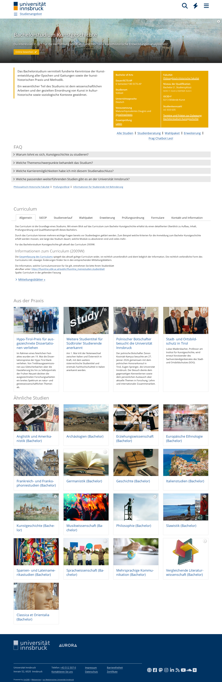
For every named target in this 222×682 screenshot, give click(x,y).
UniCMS (26, 680)
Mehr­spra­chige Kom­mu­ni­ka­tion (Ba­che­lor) (135, 572)
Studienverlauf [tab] (63, 217)
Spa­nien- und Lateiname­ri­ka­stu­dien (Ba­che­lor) (36, 572)
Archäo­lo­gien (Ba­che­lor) (84, 436)
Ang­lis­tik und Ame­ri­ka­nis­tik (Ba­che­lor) (34, 438)
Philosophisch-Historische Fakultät (181, 78)
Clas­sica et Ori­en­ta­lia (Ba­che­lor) (33, 617)
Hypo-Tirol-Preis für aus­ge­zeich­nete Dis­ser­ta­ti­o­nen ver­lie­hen (35, 343)
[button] (111, 155)
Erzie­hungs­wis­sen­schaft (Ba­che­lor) (135, 438)
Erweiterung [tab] (107, 217)
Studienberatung (149, 133)
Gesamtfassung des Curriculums (36, 256)
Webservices (36, 680)
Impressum (91, 667)
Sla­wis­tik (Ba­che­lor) (181, 525)
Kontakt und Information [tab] (187, 217)
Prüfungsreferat (61, 186)
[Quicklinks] (195, 5)
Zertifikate (112, 671)
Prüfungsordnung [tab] (133, 217)
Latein (119, 123)
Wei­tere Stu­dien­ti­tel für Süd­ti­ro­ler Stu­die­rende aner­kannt (84, 343)
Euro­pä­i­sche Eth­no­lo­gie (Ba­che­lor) (184, 438)
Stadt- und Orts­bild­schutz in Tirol (181, 341)
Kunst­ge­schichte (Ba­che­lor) (36, 527)
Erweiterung (192, 133)
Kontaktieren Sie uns (62, 671)
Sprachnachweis (124, 114)
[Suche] (184, 5)
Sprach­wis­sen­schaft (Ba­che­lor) (85, 572)
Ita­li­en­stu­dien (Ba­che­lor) (185, 481)
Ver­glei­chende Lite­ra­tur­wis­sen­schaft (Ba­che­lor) (184, 572)
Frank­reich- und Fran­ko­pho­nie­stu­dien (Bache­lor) (36, 483)
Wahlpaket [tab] (86, 217)
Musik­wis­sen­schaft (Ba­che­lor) (84, 527)
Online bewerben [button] (24, 51)
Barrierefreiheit (115, 667)
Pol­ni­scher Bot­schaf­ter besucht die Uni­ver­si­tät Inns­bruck (134, 343)
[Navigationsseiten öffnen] (15, 14)
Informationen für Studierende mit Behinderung (98, 186)
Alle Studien (125, 133)
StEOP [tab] (43, 217)
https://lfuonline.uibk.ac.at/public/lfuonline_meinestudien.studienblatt (68, 269)
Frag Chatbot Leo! (161, 138)
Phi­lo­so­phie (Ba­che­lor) (133, 525)
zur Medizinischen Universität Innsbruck (58, 680)
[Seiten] (206, 5)
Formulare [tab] (157, 217)
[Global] (195, 6)
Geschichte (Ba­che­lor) (133, 481)
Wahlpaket (172, 133)
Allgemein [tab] (25, 217)
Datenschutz (91, 671)
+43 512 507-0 (68, 667)
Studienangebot (31, 14)
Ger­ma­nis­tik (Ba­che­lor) (84, 481)
